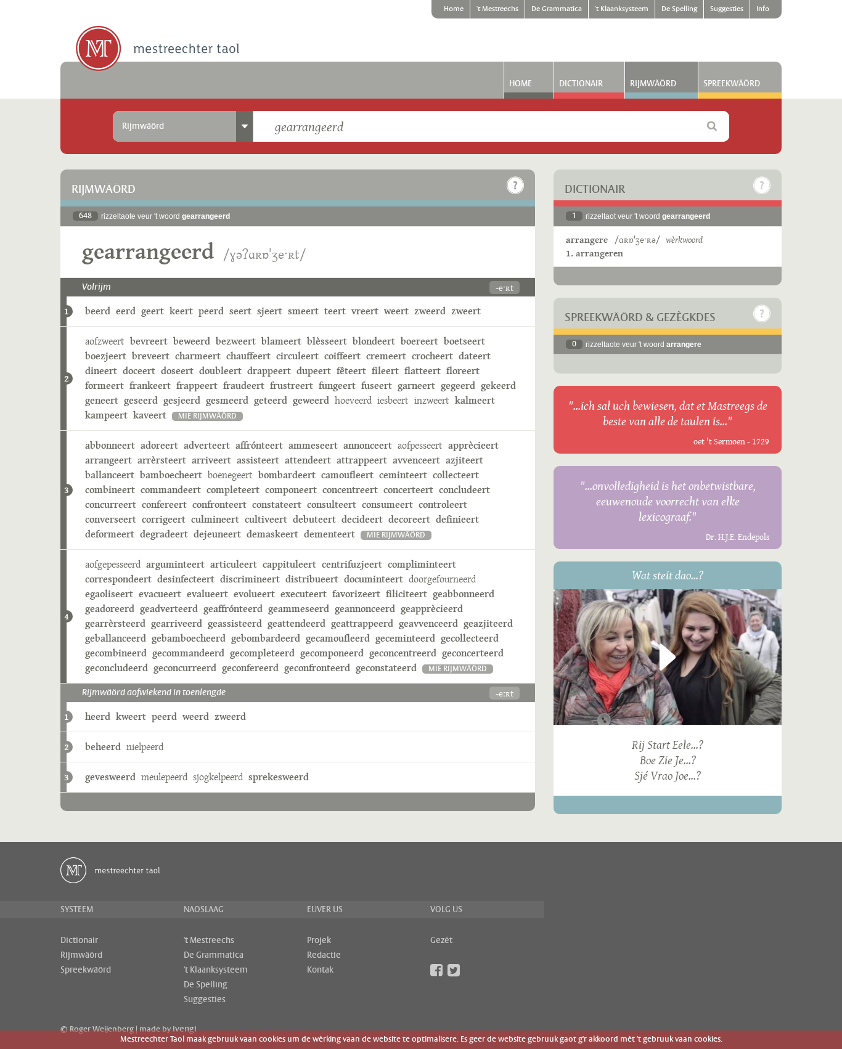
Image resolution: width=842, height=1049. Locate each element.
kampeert (106, 415)
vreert (364, 311)
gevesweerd (110, 777)
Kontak (320, 970)
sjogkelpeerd (218, 777)
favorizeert (356, 594)
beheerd (103, 747)
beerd (97, 311)
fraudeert (243, 385)
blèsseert (327, 341)
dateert (475, 356)
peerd (211, 311)
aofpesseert (420, 445)
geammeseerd (298, 609)
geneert (101, 400)
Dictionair (581, 84)
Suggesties (726, 9)
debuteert (314, 519)
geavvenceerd (428, 623)
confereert (164, 504)
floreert (463, 371)
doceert (139, 371)
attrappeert (362, 460)
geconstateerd (386, 668)
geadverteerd (169, 609)
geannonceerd (365, 609)
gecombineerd (116, 653)
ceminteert (403, 475)
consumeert (387, 504)
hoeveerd (353, 400)
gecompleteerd (262, 653)
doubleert (220, 371)
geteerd (270, 400)
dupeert (313, 371)
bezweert (236, 341)
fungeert (337, 385)
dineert (101, 371)
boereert (419, 341)
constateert (276, 504)
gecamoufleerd (338, 638)
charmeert (198, 356)
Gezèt (441, 940)
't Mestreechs (497, 9)
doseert (177, 371)
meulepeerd (164, 777)
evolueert (254, 594)
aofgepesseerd (113, 564)
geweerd (311, 400)
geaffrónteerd (233, 609)
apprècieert (473, 445)
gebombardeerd (265, 638)
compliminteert (422, 564)
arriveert (211, 460)
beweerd (191, 341)
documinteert (373, 579)
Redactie (324, 955)
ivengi (185, 1029)
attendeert (308, 460)
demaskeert (272, 534)
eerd (126, 311)
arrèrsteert (161, 460)
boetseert (464, 341)
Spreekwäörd (731, 84)
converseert (110, 519)
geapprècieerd (432, 609)
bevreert (149, 341)
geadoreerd (109, 609)
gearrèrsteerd (115, 623)
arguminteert (175, 564)
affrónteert (259, 445)
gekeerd (498, 385)
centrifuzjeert (352, 564)
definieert (457, 519)
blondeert (374, 341)
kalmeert (475, 400)
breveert (151, 356)
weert (396, 311)
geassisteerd (235, 623)
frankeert (150, 385)
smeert (303, 311)
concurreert (110, 504)
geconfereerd (250, 668)
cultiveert (266, 519)
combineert (110, 490)
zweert (466, 311)
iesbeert (393, 400)
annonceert (367, 445)
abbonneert (110, 445)
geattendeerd (296, 623)
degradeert (164, 534)
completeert (233, 490)
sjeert (269, 311)
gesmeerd (227, 400)
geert (152, 311)
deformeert (109, 534)
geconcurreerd (184, 668)
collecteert (456, 475)
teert (335, 311)
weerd (195, 716)
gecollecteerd (470, 638)
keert (181, 311)
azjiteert (464, 460)
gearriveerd (176, 623)
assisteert (258, 460)
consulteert (331, 504)
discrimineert (250, 579)
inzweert (431, 400)
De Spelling (679, 9)
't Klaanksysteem (621, 9)
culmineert (215, 519)
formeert (104, 385)
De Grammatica (556, 9)
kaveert (149, 415)
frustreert (291, 385)
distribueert (311, 579)
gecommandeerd (188, 653)
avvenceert (416, 460)
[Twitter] (454, 970)
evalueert (207, 594)
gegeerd (458, 385)
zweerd (430, 311)
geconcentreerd (402, 653)
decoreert (409, 519)
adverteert (207, 445)
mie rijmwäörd (207, 416)
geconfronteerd (317, 668)
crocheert (432, 356)
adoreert (159, 445)
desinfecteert (186, 579)
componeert (291, 490)
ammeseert (313, 445)
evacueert (160, 594)
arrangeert (108, 460)
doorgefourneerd (442, 579)
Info (762, 9)
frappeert (197, 385)
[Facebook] (436, 970)
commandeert (171, 490)
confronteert (219, 504)
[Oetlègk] (515, 185)
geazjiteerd (488, 623)
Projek (319, 940)
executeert (303, 594)
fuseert (376, 385)
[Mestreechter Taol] (157, 49)
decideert (362, 519)
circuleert (297, 356)
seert (240, 311)
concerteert (408, 490)
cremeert (386, 356)
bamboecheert (171, 475)
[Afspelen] (667, 657)
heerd (97, 716)
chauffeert (248, 356)
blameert (281, 341)
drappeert (269, 371)
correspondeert (118, 579)
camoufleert (347, 475)
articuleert (233, 564)
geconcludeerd (116, 668)
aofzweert (105, 341)
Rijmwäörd (653, 84)
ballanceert (109, 475)
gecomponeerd (332, 653)
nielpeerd (144, 747)
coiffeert (342, 356)
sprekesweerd (278, 777)
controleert (443, 504)
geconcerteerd (473, 653)
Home (454, 9)
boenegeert (230, 475)
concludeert (464, 490)
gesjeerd (181, 400)
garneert (416, 385)
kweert (131, 716)
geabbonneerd (463, 594)
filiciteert (406, 594)
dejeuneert (217, 534)
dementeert (329, 534)
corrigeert (164, 519)
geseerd (141, 400)
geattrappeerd (362, 623)
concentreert (350, 490)
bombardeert (287, 475)
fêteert (351, 371)
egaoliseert (109, 594)
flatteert (422, 371)
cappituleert (289, 564)
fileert (385, 371)
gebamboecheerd (189, 638)
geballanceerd (115, 638)
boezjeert (105, 356)
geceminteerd (405, 638)
